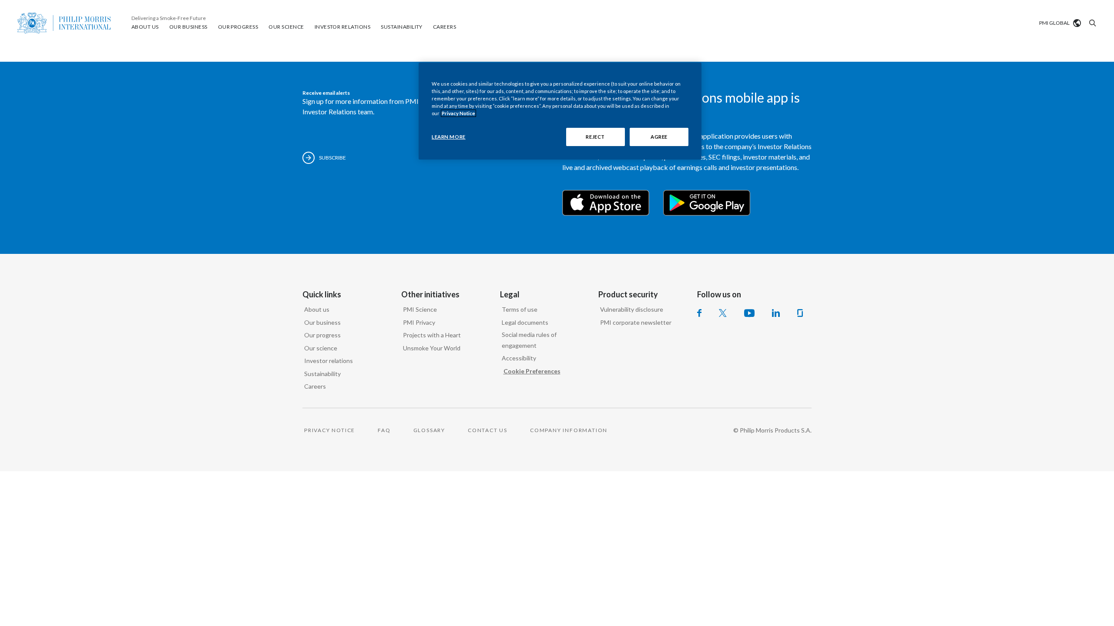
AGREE (659, 137)
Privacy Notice (458, 113)
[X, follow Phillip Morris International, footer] (723, 313)
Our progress (322, 335)
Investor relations (328, 360)
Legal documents (525, 322)
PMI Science (420, 309)
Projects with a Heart (432, 335)
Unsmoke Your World (431, 348)
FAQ (384, 430)
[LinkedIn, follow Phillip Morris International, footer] (776, 313)
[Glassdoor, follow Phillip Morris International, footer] (800, 313)
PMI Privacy (419, 322)
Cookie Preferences (531, 371)
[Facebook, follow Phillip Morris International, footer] (699, 313)
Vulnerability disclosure (631, 309)
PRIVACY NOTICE (329, 430)
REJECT (595, 137)
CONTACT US (487, 430)
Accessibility (519, 358)
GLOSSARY (429, 430)
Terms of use (519, 309)
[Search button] (1091, 23)
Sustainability (322, 373)
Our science (320, 348)
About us (316, 309)
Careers (315, 386)
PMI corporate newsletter (635, 322)
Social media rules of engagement (529, 340)
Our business (322, 322)
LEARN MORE (449, 137)
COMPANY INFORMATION (568, 430)
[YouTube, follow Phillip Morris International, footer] (749, 313)
